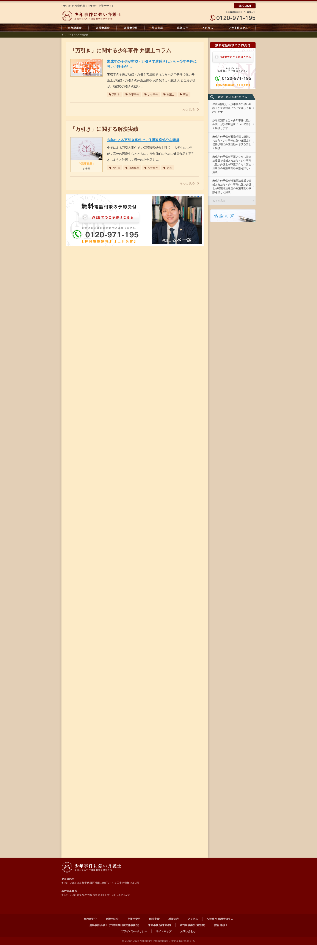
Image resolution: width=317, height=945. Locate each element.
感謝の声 (182, 28)
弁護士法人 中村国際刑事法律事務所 (101, 867)
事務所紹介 (75, 28)
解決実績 (157, 28)
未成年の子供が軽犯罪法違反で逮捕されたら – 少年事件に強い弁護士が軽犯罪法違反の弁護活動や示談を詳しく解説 (231, 186)
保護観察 (134, 167)
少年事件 (153, 94)
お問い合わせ (188, 931)
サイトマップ (163, 931)
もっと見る (187, 109)
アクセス (207, 28)
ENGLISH (245, 5)
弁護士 (170, 94)
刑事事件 (134, 94)
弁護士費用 (131, 28)
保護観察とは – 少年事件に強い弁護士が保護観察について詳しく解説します (231, 108)
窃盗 (185, 94)
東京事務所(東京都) (159, 925)
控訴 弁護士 (221, 925)
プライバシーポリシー (134, 931)
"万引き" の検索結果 (78, 34)
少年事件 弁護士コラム (238, 28)
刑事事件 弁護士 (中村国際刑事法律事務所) (114, 925)
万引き (116, 94)
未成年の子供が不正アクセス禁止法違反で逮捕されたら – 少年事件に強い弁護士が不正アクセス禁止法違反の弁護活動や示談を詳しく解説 (231, 164)
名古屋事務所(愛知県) (192, 925)
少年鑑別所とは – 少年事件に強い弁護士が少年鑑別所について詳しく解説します (231, 124)
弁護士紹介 (103, 28)
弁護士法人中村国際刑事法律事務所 (101, 16)
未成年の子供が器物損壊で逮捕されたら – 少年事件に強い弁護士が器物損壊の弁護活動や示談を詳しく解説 (231, 142)
